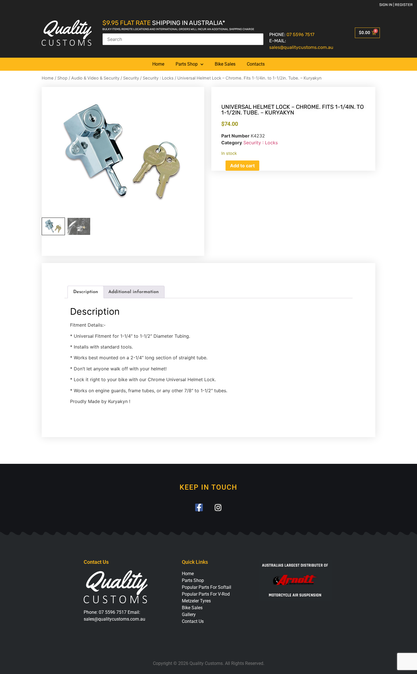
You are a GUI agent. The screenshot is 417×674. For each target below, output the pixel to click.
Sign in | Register (396, 5)
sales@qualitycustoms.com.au (301, 47)
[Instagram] (218, 507)
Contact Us (193, 621)
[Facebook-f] (199, 507)
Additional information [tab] (133, 292)
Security (131, 78)
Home (158, 64)
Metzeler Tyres (196, 601)
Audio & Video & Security (95, 78)
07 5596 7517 (300, 34)
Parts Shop (187, 64)
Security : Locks (158, 78)
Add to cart (242, 165)
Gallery (189, 614)
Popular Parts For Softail (206, 587)
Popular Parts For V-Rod (206, 594)
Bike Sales (225, 64)
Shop (62, 78)
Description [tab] (85, 292)
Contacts (256, 64)
